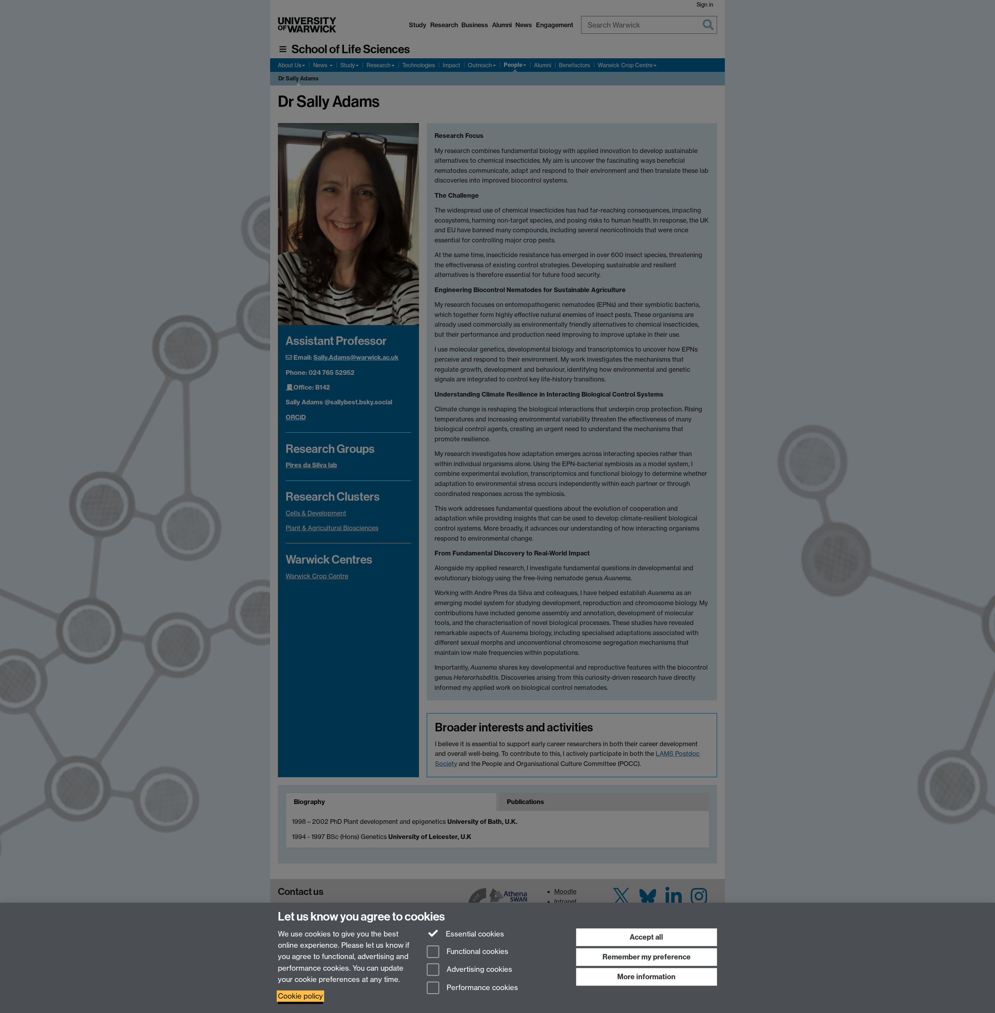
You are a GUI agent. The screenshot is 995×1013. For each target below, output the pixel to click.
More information (646, 976)
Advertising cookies (478, 969)
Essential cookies (474, 933)
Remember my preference (646, 956)
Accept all (646, 937)
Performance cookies (481, 987)
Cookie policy (300, 996)
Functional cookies (476, 951)
